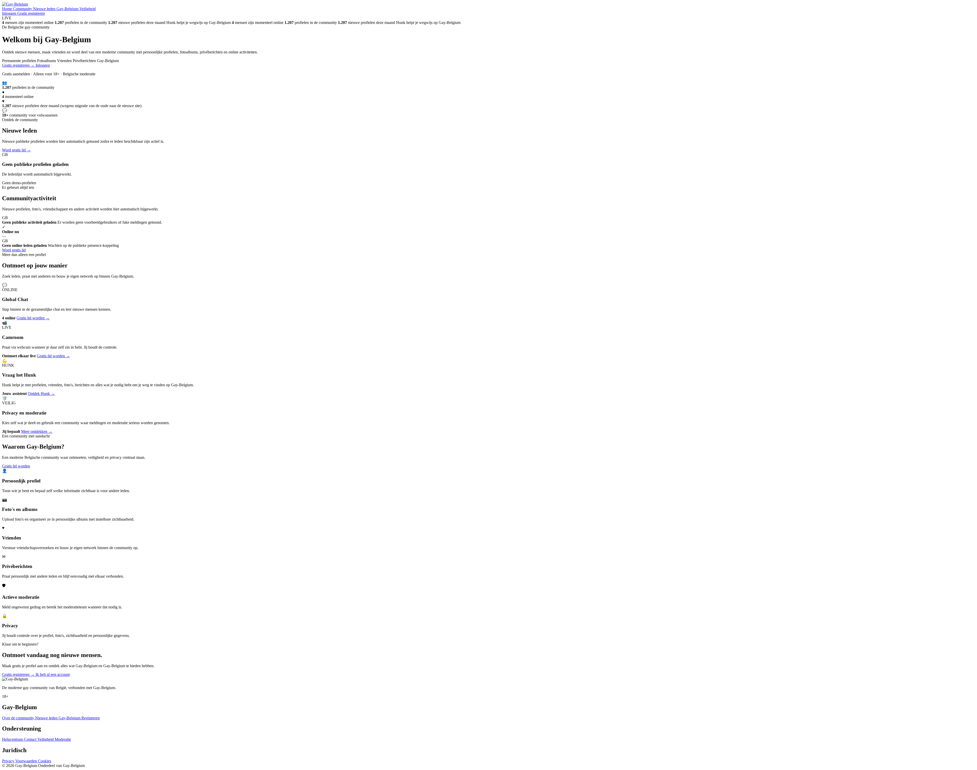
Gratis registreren (31, 13)
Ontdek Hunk (41, 393)
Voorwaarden (26, 761)
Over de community (18, 718)
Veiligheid (87, 9)
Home (7, 9)
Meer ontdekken (36, 431)
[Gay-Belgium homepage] (15, 4)
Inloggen (9, 13)
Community (23, 9)
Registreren (90, 718)
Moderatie (63, 739)
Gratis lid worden (33, 318)
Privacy (8, 761)
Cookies (44, 761)
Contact (30, 739)
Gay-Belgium (67, 9)
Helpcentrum (13, 739)
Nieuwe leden (44, 9)
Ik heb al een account (53, 674)
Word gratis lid (16, 150)
